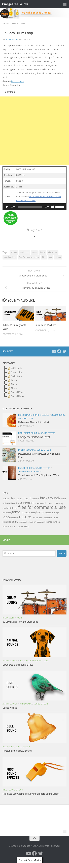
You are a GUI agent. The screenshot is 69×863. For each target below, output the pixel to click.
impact (48, 513)
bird (64, 499)
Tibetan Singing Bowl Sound (17, 750)
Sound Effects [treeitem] (18, 392)
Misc (5, 790)
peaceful (42, 518)
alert (5, 498)
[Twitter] (64, 351)
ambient (25, 498)
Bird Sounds (25, 704)
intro (53, 512)
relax (55, 517)
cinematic (28, 503)
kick (44, 257)
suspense (47, 522)
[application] (34, 207)
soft (34, 521)
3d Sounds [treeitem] (16, 368)
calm (10, 503)
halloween (25, 512)
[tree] (34, 382)
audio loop (24, 252)
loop (50, 257)
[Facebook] (59, 351)
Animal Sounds (10, 661)
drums (42, 252)
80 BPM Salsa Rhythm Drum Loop (20, 621)
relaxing (7, 521)
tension (56, 522)
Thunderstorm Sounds (30, 471)
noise (35, 517)
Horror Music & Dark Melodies (33, 415)
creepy (39, 503)
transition (7, 526)
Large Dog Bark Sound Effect (18, 664)
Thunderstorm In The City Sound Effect (38, 475)
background (49, 498)
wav (26, 526)
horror (40, 512)
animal (36, 498)
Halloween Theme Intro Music (34, 422)
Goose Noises (10, 707)
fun (4, 512)
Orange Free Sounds (15, 4)
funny (8, 513)
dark (44, 503)
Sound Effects (25, 418)
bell (61, 498)
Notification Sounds (28, 433)
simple (58, 257)
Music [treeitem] (14, 384)
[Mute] (52, 207)
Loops (21, 23)
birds (5, 503)
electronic (7, 508)
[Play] (7, 207)
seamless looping (25, 522)
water (20, 526)
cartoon (17, 503)
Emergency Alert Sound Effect (34, 436)
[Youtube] (54, 351)
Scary (15, 521)
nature (25, 516)
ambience (13, 498)
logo (57, 513)
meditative (14, 518)
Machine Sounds (26, 450)
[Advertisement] (34, 130)
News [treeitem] (14, 388)
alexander (11, 39)
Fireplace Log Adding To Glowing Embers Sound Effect (31, 793)
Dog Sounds (25, 661)
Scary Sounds (58, 415)
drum (34, 252)
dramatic (50, 503)
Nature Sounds (26, 468)
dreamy (59, 503)
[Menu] (65, 4)
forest (15, 508)
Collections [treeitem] (16, 376)
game (15, 512)
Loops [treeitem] (14, 380)
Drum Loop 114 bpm (45, 325)
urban (15, 526)
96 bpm (14, 252)
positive (49, 518)
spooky (40, 522)
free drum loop (10, 257)
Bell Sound (8, 747)
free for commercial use (29, 257)
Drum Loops (9, 23)
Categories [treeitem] (16, 372)
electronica (52, 252)
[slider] (60, 207)
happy (33, 513)
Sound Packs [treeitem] (17, 396)
